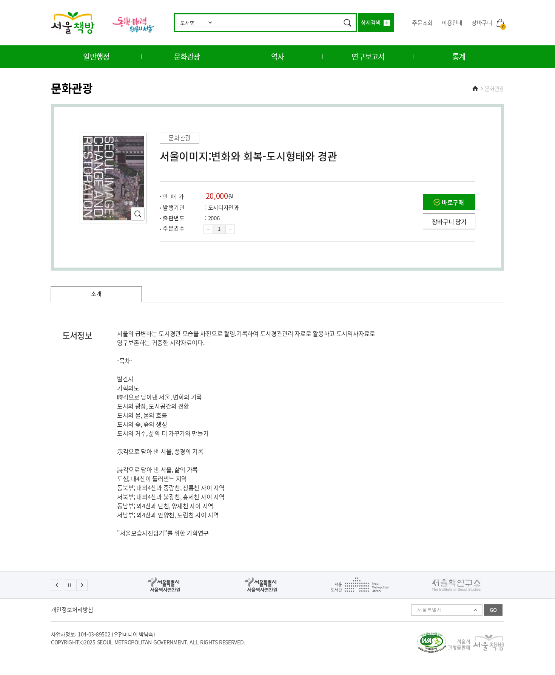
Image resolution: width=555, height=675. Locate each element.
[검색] (347, 22)
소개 (96, 294)
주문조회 (422, 23)
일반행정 (96, 56)
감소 (208, 229)
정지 (69, 585)
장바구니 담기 (449, 221)
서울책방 (73, 22)
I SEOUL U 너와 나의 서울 (133, 24)
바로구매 (453, 202)
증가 (230, 229)
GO (493, 609)
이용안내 (452, 23)
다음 (82, 585)
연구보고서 (368, 56)
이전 (56, 585)
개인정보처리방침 (72, 609)
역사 (277, 56)
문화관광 (187, 56)
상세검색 (370, 22)
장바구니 (488, 23)
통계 (459, 56)
